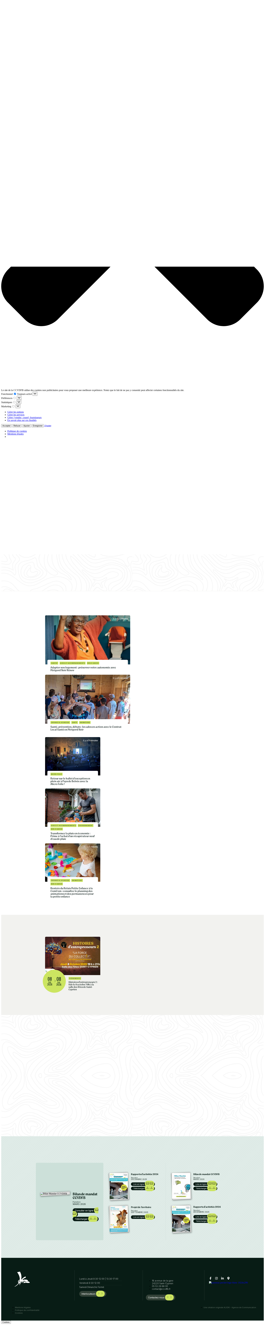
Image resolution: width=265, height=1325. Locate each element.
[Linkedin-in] (222, 1278)
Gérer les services (15, 414)
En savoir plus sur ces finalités (21, 420)
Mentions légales (15, 434)
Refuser (16, 426)
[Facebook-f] (210, 1278)
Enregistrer (37, 426)
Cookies (6, 1322)
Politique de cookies (17, 431)
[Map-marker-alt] (228, 1278)
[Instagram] (216, 1278)
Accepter (6, 426)
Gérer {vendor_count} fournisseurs (24, 417)
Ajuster (26, 426)
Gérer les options (15, 412)
